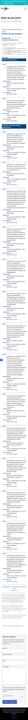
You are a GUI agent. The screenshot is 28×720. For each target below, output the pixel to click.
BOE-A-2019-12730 (12, 454)
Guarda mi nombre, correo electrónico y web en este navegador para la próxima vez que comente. (14, 689)
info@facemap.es (7, 21)
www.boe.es (14, 590)
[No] (26, 714)
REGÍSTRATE (19, 3)
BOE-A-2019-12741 (12, 350)
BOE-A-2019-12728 (12, 517)
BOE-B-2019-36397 (12, 94)
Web (4, 660)
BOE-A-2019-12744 (12, 287)
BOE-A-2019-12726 (12, 581)
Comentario (6, 666)
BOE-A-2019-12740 (12, 389)
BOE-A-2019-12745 (12, 255)
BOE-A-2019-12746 (12, 222)
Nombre (5, 648)
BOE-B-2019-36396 (12, 121)
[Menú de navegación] (25, 9)
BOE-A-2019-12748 (12, 158)
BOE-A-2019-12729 (12, 486)
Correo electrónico (8, 654)
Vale (14, 716)
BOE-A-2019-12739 (12, 422)
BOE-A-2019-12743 (12, 319)
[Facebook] (1, 360)
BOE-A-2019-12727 (12, 549)
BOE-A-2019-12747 (12, 184)
